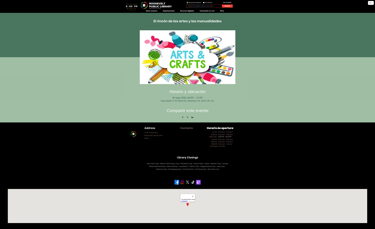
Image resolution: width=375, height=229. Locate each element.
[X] (187, 182)
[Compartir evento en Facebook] (183, 117)
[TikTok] (193, 182)
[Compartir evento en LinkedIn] (192, 117)
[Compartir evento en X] (187, 117)
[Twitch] (198, 182)
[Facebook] (177, 182)
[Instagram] (182, 182)
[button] (151, 10)
